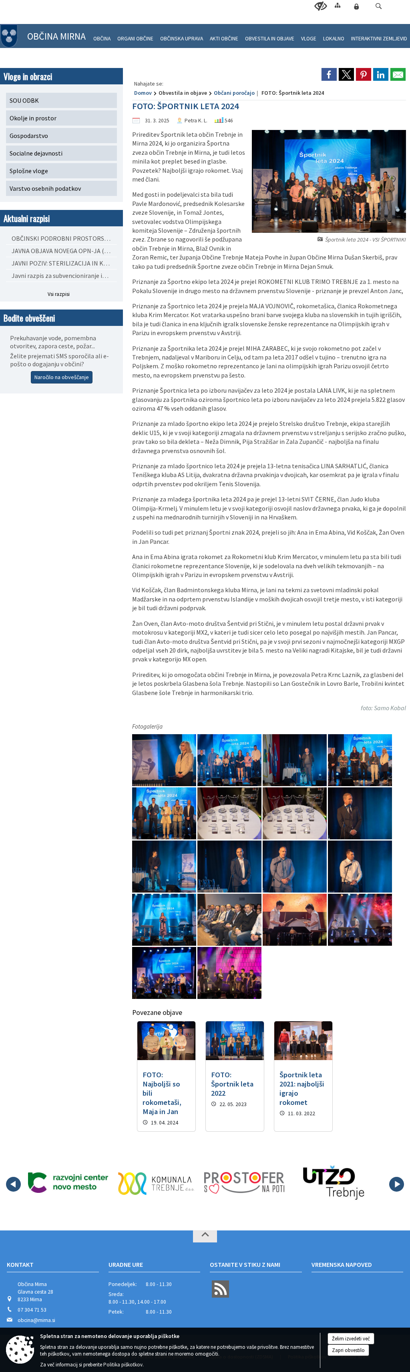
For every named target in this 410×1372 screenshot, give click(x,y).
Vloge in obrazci (28, 76)
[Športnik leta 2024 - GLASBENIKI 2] (164, 973)
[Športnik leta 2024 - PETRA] (164, 920)
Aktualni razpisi (27, 218)
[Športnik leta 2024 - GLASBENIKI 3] (360, 920)
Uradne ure (126, 1264)
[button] (379, 6)
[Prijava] (356, 6)
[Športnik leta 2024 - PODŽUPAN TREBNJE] (360, 866)
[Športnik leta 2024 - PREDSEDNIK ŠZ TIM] (164, 866)
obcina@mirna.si (36, 1320)
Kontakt (20, 1264)
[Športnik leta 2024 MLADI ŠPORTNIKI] (230, 760)
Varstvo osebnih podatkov (45, 188)
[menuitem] (101, 35)
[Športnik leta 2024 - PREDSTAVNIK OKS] (360, 813)
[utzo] (332, 1183)
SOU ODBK (24, 100)
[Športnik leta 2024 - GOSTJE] (230, 920)
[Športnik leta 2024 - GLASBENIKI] (295, 920)
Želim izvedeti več (351, 1338)
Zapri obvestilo (348, 1350)
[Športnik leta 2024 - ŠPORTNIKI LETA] (360, 760)
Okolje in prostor (33, 118)
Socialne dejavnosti (36, 153)
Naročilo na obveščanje (61, 377)
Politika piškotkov (123, 1364)
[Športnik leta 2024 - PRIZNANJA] (295, 813)
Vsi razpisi (59, 294)
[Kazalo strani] (337, 5)
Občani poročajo (234, 92)
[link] (329, 74)
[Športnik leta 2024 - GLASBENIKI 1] (229, 973)
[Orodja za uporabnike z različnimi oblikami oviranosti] (320, 6)
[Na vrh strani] (205, 1236)
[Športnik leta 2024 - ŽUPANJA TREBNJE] (164, 760)
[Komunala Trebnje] (156, 1183)
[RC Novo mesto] (68, 1183)
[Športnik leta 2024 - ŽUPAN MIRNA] (295, 760)
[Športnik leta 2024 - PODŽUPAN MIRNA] (295, 866)
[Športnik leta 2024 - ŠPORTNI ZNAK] (164, 813)
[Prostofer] (244, 1183)
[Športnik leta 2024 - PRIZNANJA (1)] (230, 813)
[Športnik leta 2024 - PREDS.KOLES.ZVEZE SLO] (230, 866)
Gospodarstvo (29, 136)
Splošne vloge (29, 171)
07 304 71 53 (32, 1309)
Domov (143, 92)
